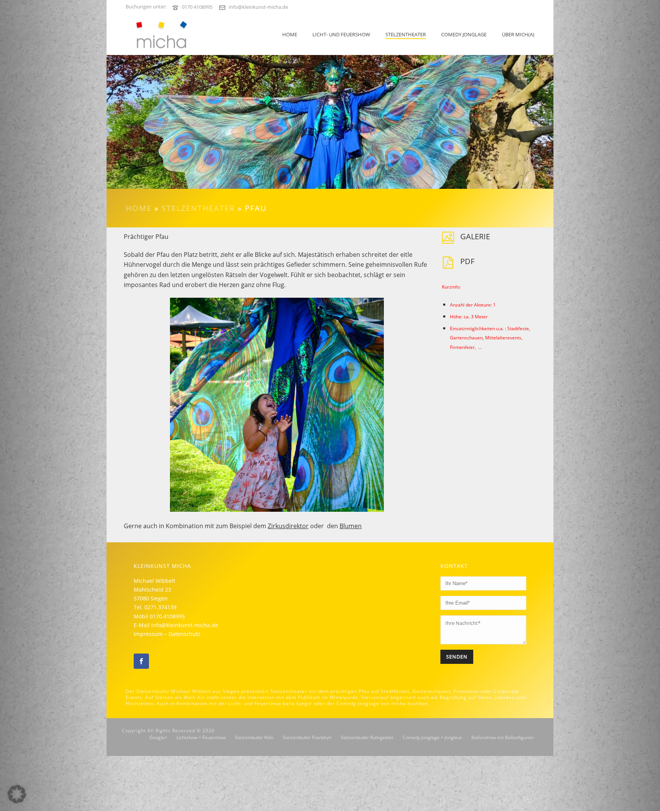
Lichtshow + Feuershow (201, 738)
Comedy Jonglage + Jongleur (432, 738)
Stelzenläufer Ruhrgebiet (367, 738)
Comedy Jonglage (464, 34)
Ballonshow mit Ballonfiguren (502, 738)
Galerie (475, 236)
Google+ (158, 738)
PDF (467, 261)
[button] (17, 794)
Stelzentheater (405, 34)
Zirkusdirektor (288, 526)
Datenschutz (184, 633)
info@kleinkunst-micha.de (258, 6)
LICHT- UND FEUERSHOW (341, 34)
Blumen (351, 526)
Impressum (148, 633)
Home (289, 34)
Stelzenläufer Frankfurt (307, 738)
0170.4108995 (167, 616)
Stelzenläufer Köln (254, 738)
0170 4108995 (197, 6)
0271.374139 (160, 607)
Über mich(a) (518, 34)
